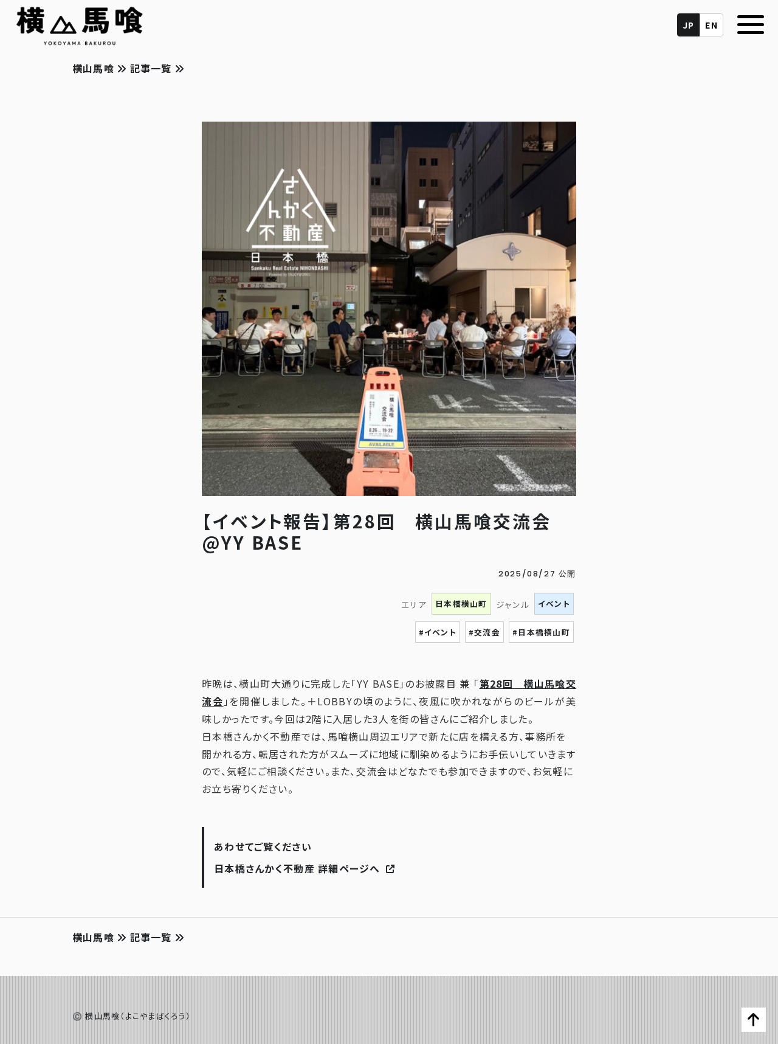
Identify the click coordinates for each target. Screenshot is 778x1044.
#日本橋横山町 (541, 632)
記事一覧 (150, 68)
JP (689, 25)
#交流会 (484, 632)
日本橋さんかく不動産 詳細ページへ (299, 868)
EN (711, 25)
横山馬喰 (94, 68)
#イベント (437, 632)
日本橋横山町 (461, 603)
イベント (554, 603)
